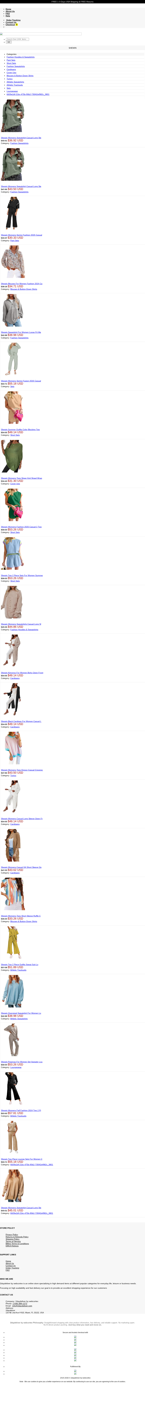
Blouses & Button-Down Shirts (20, 76)
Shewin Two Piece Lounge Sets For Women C (21, 1159)
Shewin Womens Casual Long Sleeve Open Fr (22, 818)
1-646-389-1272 (20, 1303)
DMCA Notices (12, 1246)
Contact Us (11, 22)
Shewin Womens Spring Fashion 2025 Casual (21, 235)
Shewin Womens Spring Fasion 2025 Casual (21, 381)
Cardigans (11, 69)
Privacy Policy (12, 1234)
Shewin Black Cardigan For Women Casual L (21, 721)
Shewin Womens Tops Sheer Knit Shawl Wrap (21, 478)
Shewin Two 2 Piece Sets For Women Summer (22, 575)
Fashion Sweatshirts (16, 66)
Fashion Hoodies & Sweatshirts (21, 57)
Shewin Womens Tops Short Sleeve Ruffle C (21, 916)
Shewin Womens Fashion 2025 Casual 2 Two (21, 527)
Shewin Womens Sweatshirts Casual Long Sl (21, 624)
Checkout (10, 24)
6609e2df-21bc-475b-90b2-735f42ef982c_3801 (28, 94)
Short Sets (11, 63)
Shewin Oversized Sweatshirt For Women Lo (21, 1013)
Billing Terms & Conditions (17, 1243)
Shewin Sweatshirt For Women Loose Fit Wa (21, 332)
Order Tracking (13, 20)
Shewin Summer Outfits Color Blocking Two (20, 429)
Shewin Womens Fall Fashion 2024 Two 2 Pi (21, 1110)
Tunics (9, 79)
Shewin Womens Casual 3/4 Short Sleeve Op (21, 867)
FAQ (8, 13)
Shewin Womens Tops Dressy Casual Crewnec (22, 770)
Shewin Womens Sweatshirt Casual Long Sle (21, 138)
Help (8, 16)
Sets (9, 88)
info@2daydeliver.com (22, 1306)
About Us (10, 11)
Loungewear (12, 91)
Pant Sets (11, 60)
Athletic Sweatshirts (15, 82)
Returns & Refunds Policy (17, 1237)
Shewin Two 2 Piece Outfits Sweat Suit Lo (19, 964)
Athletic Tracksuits (15, 85)
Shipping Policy (13, 1239)
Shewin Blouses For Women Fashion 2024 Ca (21, 283)
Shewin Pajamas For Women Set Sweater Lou (21, 1062)
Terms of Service (13, 1241)
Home (8, 9)
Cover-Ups (11, 72)
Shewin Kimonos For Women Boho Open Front (22, 673)
